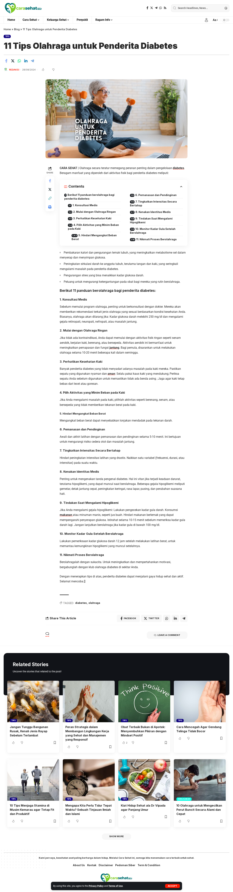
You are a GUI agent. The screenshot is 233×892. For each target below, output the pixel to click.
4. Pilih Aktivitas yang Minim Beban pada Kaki (93, 226)
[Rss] (165, 7)
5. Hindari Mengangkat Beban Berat (94, 237)
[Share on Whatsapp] (19, 61)
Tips (7, 36)
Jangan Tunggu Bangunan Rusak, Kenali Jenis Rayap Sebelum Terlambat (29, 731)
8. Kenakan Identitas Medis (153, 211)
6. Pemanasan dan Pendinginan (156, 195)
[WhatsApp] (160, 7)
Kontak (91, 865)
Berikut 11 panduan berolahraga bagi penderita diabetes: (89, 196)
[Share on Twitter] (12, 61)
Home (7, 29)
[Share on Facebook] (6, 61)
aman (111, 373)
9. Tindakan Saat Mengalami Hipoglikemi (151, 220)
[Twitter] (151, 7)
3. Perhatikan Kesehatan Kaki (92, 218)
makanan (66, 515)
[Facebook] (147, 7)
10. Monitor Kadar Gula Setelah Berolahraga (152, 230)
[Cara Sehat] (23, 8)
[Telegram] (156, 7)
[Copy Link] (50, 198)
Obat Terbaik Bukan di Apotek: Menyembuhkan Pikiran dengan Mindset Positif (143, 731)
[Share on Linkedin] (25, 61)
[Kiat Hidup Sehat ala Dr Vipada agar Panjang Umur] (144, 780)
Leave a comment (168, 635)
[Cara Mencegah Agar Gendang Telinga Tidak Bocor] (200, 701)
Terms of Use (115, 886)
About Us (79, 865)
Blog (17, 29)
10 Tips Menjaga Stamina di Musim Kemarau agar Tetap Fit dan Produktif (32, 810)
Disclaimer (106, 865)
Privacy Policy (96, 886)
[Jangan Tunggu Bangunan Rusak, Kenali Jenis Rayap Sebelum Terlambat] (33, 701)
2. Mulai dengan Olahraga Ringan (94, 211)
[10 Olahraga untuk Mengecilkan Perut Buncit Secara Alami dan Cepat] (200, 780)
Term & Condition (149, 865)
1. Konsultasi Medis (85, 205)
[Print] (50, 207)
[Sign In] (206, 20)
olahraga (94, 602)
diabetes (178, 168)
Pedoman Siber (125, 865)
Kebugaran (184, 799)
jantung (114, 347)
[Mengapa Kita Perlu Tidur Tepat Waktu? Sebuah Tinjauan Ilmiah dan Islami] (89, 780)
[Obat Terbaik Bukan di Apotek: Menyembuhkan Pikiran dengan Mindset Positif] (144, 701)
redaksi (14, 69)
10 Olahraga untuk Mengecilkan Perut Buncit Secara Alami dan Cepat (199, 810)
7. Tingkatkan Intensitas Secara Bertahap (153, 203)
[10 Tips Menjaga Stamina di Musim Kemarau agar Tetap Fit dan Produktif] (33, 780)
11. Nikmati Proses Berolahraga (156, 239)
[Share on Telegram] (32, 61)
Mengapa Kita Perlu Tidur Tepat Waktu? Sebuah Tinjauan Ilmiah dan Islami (88, 810)
